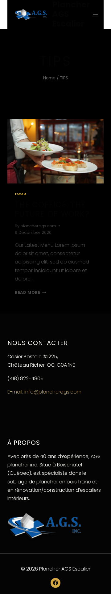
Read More (30, 292)
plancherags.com (38, 226)
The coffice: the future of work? (52, 209)
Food (20, 193)
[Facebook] (55, 583)
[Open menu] (95, 14)
